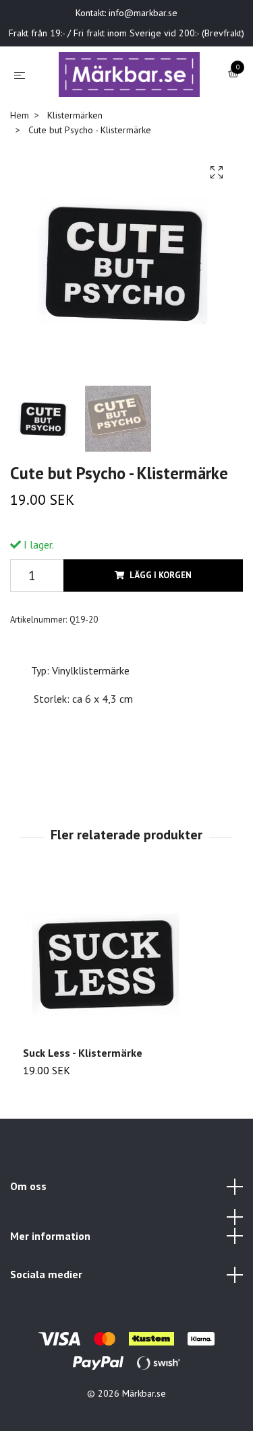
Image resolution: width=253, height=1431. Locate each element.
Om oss (28, 1225)
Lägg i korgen (161, 614)
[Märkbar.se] (117, 102)
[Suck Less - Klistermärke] (126, 1001)
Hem (19, 154)
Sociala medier (46, 1314)
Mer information (50, 1275)
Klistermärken (75, 154)
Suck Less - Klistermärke (82, 1091)
